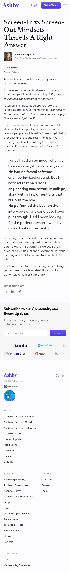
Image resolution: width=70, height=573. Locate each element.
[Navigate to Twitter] (57, 375)
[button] (65, 5)
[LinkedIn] (64, 387)
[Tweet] (6, 292)
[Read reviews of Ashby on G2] (13, 386)
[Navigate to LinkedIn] (64, 375)
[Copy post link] (19, 291)
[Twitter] (57, 387)
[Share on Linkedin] (12, 292)
